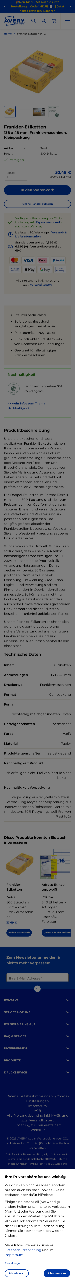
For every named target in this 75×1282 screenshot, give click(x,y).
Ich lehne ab (16, 1273)
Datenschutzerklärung (23, 1250)
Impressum (14, 1255)
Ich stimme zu (57, 1273)
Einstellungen (13, 1263)
